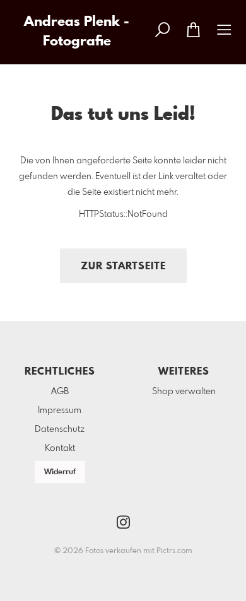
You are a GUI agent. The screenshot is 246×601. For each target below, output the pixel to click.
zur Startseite (123, 266)
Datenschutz (60, 429)
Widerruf (60, 472)
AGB (60, 391)
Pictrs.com (174, 551)
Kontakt (60, 448)
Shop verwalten (184, 391)
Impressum (59, 410)
